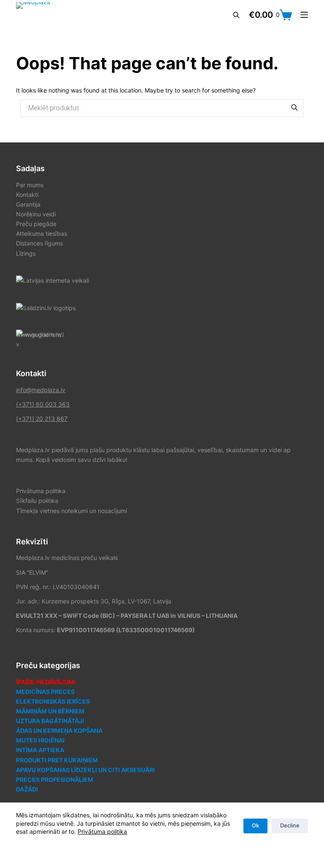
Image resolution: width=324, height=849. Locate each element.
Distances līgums (39, 243)
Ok (255, 825)
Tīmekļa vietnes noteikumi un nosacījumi (71, 510)
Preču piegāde (36, 223)
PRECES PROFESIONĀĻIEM (54, 779)
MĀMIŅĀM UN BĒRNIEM (50, 711)
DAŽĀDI (27, 789)
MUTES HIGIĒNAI (40, 740)
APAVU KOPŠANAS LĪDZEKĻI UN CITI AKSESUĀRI (85, 769)
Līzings (25, 253)
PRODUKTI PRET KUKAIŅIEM (57, 760)
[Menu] (304, 15)
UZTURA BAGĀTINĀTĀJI (50, 720)
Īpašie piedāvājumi (46, 681)
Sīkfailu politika (37, 500)
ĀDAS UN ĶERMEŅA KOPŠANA (59, 730)
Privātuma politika (102, 831)
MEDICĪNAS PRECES (45, 691)
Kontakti (27, 194)
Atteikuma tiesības (41, 233)
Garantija (28, 204)
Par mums (29, 184)
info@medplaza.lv (40, 389)
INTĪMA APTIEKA (40, 749)
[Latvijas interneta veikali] (52, 280)
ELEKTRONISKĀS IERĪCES (53, 701)
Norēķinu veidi (36, 214)
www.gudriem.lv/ (39, 334)
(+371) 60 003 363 (43, 404)
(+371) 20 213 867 (42, 418)
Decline (290, 825)
